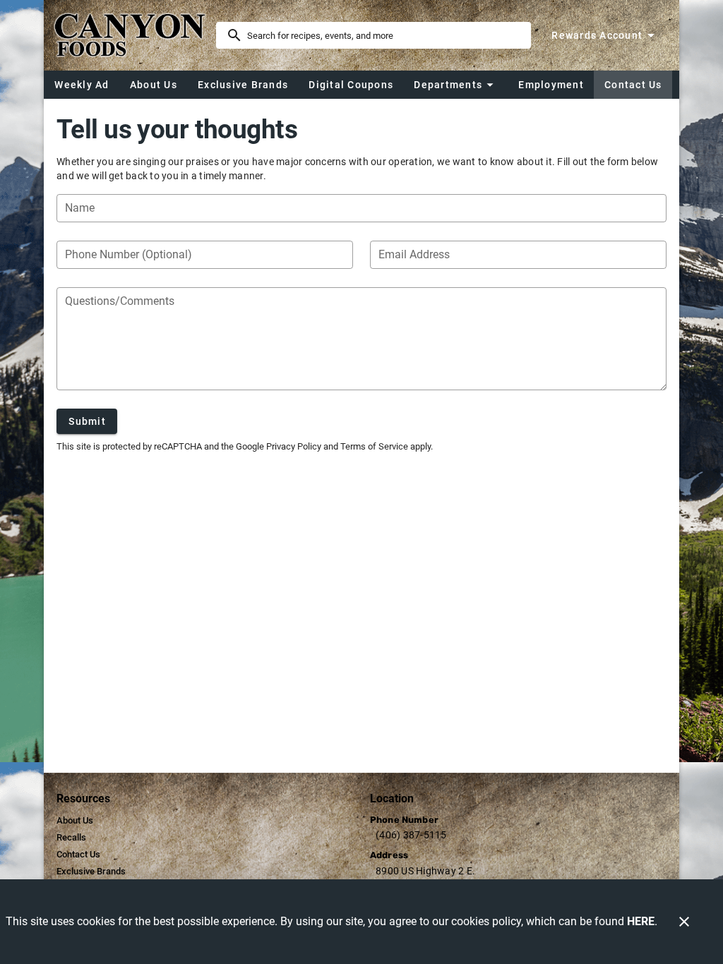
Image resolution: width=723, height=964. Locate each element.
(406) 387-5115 (411, 835)
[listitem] (74, 820)
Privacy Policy (293, 446)
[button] (455, 85)
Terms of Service (374, 446)
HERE (641, 921)
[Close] (684, 921)
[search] (383, 35)
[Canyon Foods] (134, 35)
